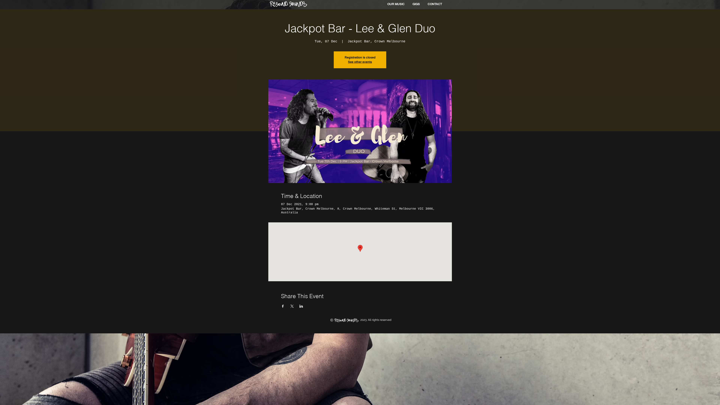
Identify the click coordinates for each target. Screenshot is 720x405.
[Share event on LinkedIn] (301, 306)
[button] (396, 4)
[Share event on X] (292, 306)
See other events (360, 62)
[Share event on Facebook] (283, 306)
